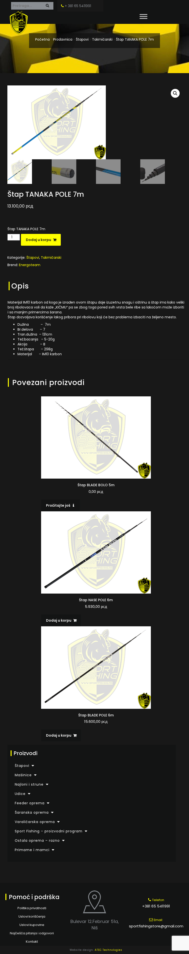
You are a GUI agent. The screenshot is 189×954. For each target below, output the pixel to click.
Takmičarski (102, 39)
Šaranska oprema (32, 812)
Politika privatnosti (31, 908)
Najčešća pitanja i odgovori (32, 933)
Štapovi (82, 39)
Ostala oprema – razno (37, 840)
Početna (42, 39)
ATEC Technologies (108, 950)
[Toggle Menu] (143, 16)
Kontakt (32, 941)
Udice (20, 793)
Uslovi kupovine (31, 924)
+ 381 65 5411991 (77, 5)
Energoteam (29, 264)
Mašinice (23, 775)
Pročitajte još (58, 505)
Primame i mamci (32, 849)
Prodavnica (62, 39)
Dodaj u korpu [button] (58, 620)
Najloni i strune (29, 784)
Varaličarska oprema (35, 821)
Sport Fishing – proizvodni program (48, 831)
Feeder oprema (30, 803)
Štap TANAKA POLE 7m (135, 39)
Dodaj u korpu (38, 239)
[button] (175, 93)
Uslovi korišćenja (31, 916)
